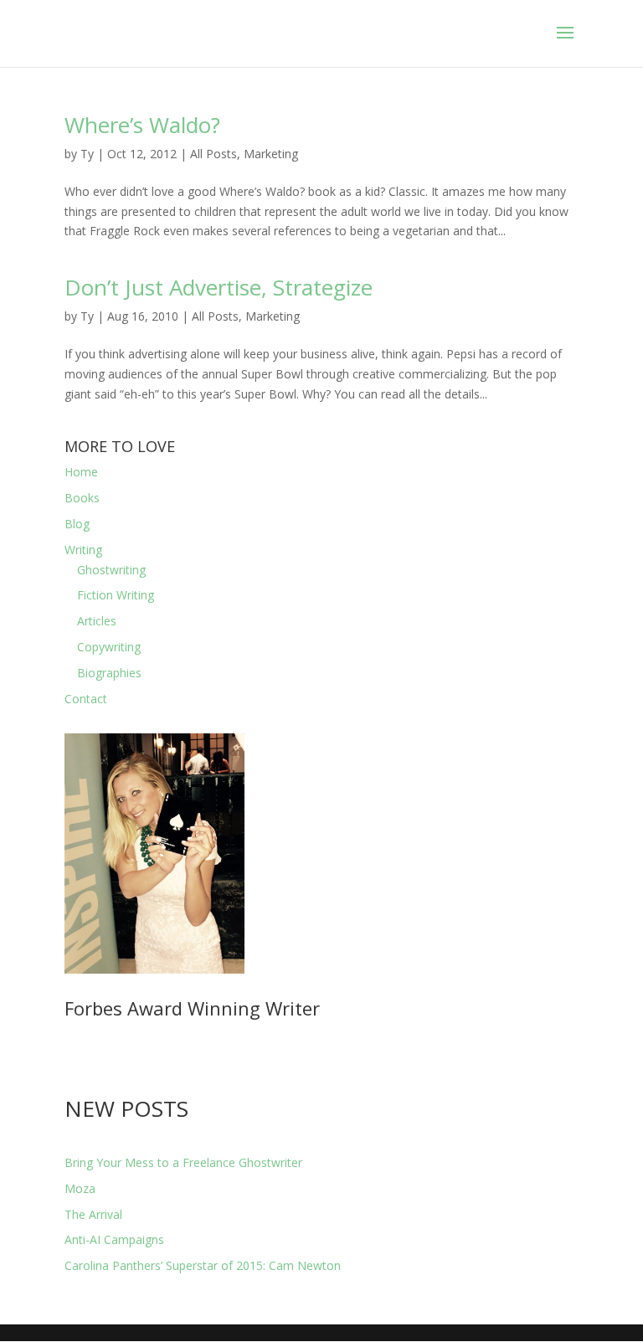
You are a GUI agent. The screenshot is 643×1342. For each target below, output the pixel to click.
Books (82, 498)
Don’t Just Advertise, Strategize (218, 287)
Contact (85, 699)
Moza (79, 1188)
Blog (77, 524)
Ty (87, 154)
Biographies (109, 673)
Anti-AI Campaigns (114, 1239)
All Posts (213, 154)
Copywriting (109, 647)
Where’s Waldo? (142, 125)
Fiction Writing (115, 595)
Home (81, 472)
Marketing (271, 154)
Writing (83, 550)
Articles (96, 621)
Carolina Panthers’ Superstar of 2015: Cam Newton (202, 1265)
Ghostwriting (111, 570)
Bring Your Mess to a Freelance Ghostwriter (183, 1162)
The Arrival (93, 1214)
